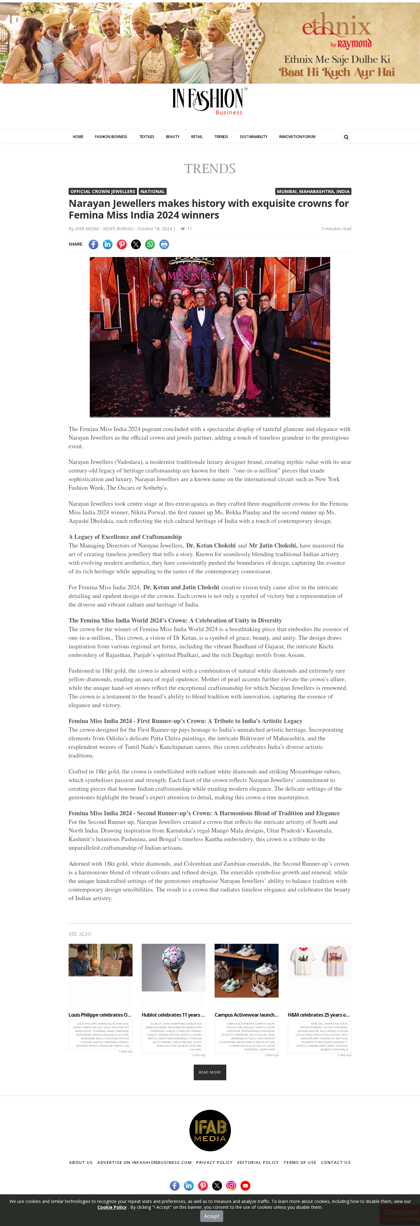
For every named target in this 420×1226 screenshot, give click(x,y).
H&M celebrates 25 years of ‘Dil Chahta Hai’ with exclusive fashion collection (320, 1014)
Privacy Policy (214, 1162)
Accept (211, 1216)
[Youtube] (245, 1185)
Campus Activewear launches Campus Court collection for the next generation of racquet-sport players (247, 1014)
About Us (81, 1162)
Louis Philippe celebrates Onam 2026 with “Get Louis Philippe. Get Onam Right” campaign (101, 1014)
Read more (210, 1072)
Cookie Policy (112, 1207)
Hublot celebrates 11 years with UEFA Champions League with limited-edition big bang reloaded (174, 1014)
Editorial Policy (258, 1162)
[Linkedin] (108, 244)
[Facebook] (93, 244)
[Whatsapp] (150, 244)
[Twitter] (136, 244)
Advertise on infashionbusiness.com (144, 1162)
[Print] (164, 244)
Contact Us (336, 1162)
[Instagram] (231, 1185)
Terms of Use (300, 1162)
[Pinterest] (122, 244)
